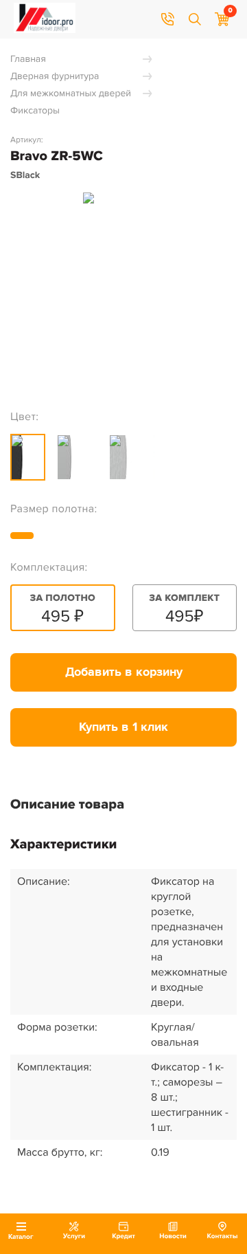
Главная (28, 59)
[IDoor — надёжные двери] (44, 29)
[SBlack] (27, 457)
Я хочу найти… (195, 19)
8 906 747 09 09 (167, 19)
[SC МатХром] (132, 457)
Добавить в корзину (124, 672)
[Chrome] (76, 457)
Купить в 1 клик (123, 727)
